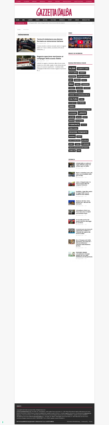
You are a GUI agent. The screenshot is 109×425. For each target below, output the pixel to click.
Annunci (50, 1)
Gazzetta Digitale (78, 1)
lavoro (72, 117)
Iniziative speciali (67, 1)
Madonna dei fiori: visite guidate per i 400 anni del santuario (83, 202)
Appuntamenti (83, 76)
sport (71, 144)
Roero (38, 20)
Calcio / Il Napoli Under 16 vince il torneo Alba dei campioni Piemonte (83, 183)
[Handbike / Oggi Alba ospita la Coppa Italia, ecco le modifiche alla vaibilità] (71, 194)
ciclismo (79, 88)
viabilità (72, 150)
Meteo (79, 117)
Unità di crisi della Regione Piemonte (78, 147)
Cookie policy (84, 421)
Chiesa (77, 20)
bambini (77, 80)
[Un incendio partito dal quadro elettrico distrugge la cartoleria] (71, 223)
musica (71, 120)
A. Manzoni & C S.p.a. (40, 421)
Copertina (72, 91)
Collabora (26, 1)
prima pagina (73, 128)
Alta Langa (73, 73)
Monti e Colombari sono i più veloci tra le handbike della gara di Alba (84, 174)
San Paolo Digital (28, 416)
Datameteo (72, 103)
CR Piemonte (89, 1)
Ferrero (72, 106)
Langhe (30, 20)
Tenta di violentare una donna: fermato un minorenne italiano (50, 40)
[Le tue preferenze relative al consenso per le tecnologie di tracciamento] (2, 422)
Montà (85, 117)
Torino (77, 144)
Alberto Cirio (83, 69)
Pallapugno (79, 120)
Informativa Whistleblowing (73, 421)
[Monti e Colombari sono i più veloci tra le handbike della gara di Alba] (71, 176)
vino (78, 150)
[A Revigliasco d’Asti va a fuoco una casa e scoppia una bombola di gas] (71, 213)
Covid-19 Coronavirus (79, 95)
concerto (87, 88)
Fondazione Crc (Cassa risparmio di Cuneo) (80, 109)
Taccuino (57, 1)
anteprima (72, 76)
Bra (23, 20)
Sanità (79, 136)
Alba (17, 20)
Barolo (84, 80)
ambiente (82, 73)
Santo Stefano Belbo (74, 140)
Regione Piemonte (78, 132)
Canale (77, 84)
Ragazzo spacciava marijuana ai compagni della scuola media (50, 57)
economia (81, 103)
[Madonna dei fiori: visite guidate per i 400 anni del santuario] (71, 204)
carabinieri (85, 84)
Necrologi (42, 1)
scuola (85, 140)
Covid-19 (80, 91)
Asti (70, 80)
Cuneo (82, 99)
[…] (44, 49)
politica (83, 124)
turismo (85, 144)
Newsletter (86, 20)
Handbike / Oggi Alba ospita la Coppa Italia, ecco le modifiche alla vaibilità (84, 193)
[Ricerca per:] (84, 23)
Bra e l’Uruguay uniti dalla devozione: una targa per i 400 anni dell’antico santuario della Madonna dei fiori (83, 243)
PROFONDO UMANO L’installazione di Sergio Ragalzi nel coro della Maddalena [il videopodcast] (84, 254)
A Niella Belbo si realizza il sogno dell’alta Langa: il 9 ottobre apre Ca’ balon (83, 164)
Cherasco (71, 88)
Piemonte (74, 124)
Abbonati (34, 1)
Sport (70, 20)
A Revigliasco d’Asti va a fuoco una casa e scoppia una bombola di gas (83, 212)
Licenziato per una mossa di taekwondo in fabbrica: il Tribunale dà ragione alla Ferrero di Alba (84, 231)
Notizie (45, 20)
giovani (72, 113)
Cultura (53, 20)
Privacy (90, 421)
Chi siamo (18, 1)
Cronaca (62, 20)
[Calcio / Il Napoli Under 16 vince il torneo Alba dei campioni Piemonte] (71, 185)
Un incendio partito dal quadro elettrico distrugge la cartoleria (83, 221)
